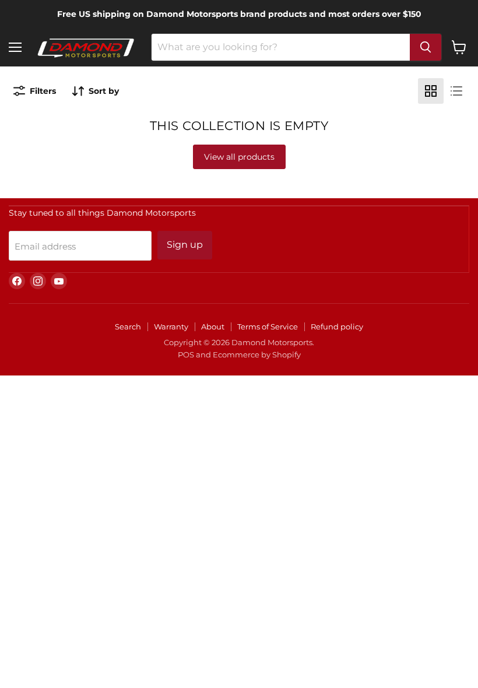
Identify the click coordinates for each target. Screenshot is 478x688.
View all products (239, 157)
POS (186, 354)
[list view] (456, 91)
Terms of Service (267, 326)
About (212, 326)
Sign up (185, 244)
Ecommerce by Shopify (257, 354)
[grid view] (431, 91)
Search (128, 326)
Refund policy (337, 326)
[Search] (425, 47)
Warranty (171, 326)
